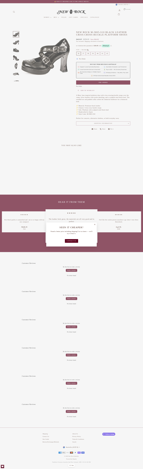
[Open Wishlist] (2, 466)
